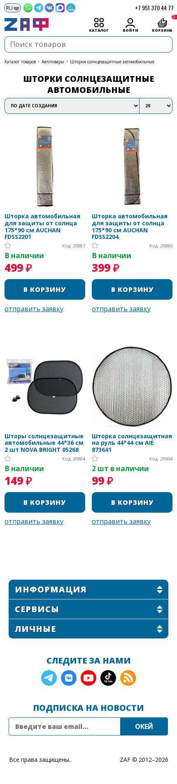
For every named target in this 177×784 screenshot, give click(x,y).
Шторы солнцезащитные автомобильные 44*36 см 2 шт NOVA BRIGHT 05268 (44, 443)
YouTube (88, 678)
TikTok (108, 678)
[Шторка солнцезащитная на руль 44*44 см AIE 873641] (132, 386)
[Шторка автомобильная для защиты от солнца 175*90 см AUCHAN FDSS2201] (45, 166)
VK (69, 678)
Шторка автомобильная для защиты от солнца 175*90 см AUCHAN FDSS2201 (42, 227)
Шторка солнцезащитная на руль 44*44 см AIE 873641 (132, 443)
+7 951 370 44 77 (154, 7)
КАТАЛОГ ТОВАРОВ (20, 62)
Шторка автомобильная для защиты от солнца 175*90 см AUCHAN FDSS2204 (130, 227)
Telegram (49, 678)
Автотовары (53, 62)
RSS (128, 678)
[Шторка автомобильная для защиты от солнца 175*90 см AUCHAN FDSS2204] (132, 166)
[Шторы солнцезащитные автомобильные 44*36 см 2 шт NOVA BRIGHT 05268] (45, 386)
